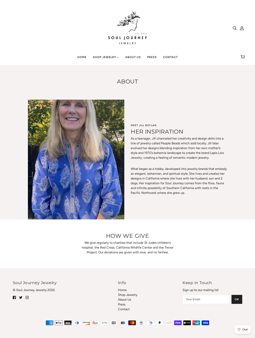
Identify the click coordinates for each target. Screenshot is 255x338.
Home (122, 290)
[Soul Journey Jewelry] (127, 28)
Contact (124, 309)
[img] (234, 28)
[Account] (241, 28)
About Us (124, 299)
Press (121, 304)
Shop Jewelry (127, 295)
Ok (237, 299)
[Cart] (243, 57)
